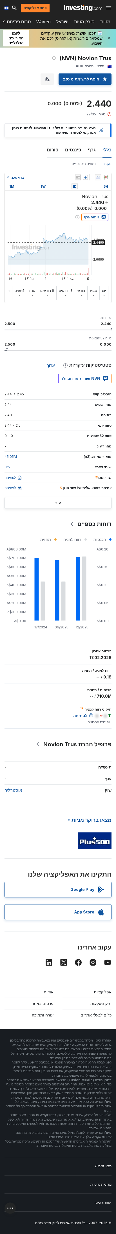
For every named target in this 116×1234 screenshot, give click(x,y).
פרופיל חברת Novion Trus (77, 744)
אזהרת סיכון (103, 1202)
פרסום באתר (42, 1003)
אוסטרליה (13, 790)
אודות (48, 991)
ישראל (62, 21)
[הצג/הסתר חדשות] (78, 177)
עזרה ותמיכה (42, 1015)
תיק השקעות (100, 1003)
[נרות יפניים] (106, 177)
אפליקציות (102, 991)
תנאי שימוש (103, 1166)
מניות (105, 21)
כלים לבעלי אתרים (96, 1015)
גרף (92, 150)
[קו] (98, 177)
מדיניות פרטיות (100, 1184)
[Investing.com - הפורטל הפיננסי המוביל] (83, 8)
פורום (52, 150)
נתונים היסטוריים (84, 164)
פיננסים (73, 150)
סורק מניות (84, 21)
